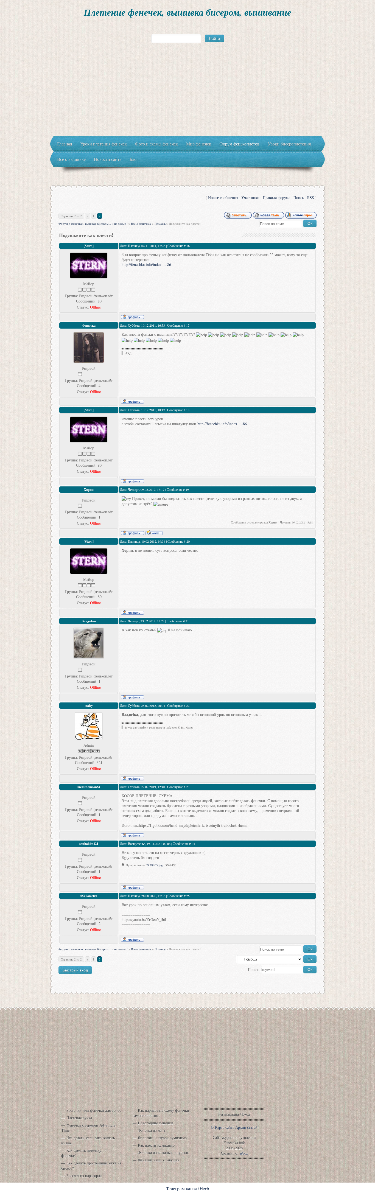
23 (187, 787)
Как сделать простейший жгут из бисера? (91, 1165)
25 (188, 896)
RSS (310, 197)
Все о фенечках (141, 224)
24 (193, 843)
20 (188, 541)
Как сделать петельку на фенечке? (83, 1153)
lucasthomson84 (88, 787)
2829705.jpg (154, 865)
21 (187, 621)
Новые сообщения (223, 197)
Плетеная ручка (79, 1117)
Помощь (160, 224)
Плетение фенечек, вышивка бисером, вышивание (187, 12)
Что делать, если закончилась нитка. (88, 1140)
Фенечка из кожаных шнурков (163, 1152)
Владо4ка (89, 621)
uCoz (244, 1153)
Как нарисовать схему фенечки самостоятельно (161, 1113)
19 (187, 489)
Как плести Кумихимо (156, 1145)
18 (187, 410)
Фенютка (89, 325)
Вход (246, 1114)
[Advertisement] (187, 95)
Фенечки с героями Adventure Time (88, 1127)
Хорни (89, 489)
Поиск (298, 197)
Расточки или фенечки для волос (93, 1110)
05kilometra (88, 896)
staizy (89, 705)
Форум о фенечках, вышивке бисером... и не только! (93, 224)
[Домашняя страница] (154, 532)
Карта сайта (224, 1127)
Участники (250, 197)
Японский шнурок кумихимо (162, 1137)
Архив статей (246, 1127)
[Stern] (89, 245)
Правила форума (276, 197)
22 (187, 705)
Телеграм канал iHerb (187, 1188)
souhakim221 (88, 843)
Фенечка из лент (151, 1130)
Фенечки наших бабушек (158, 1160)
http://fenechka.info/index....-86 (146, 264)
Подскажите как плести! (185, 224)
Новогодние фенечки (155, 1122)
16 (188, 245)
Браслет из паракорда (84, 1175)
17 (187, 325)
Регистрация (228, 1114)
